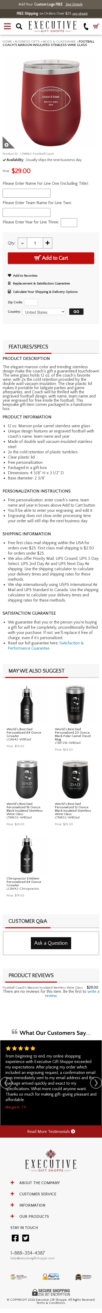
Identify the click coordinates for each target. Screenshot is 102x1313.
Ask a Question (51, 943)
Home (7, 41)
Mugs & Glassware (59, 41)
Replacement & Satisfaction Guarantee (41, 283)
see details (80, 13)
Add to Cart (54, 258)
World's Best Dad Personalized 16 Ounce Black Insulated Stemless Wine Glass (25, 809)
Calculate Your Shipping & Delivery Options (45, 292)
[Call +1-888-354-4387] (86, 26)
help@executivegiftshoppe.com (32, 1258)
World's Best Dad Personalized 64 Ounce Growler (24, 732)
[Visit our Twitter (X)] (25, 1238)
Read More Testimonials (49, 1131)
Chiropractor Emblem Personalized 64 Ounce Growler (24, 882)
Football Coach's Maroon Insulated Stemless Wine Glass (43, 987)
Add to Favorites (25, 275)
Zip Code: (15, 302)
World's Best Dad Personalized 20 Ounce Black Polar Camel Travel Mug (73, 734)
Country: (14, 311)
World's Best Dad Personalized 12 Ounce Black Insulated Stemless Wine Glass (73, 809)
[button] (7, 26)
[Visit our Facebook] (15, 1238)
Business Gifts (27, 41)
